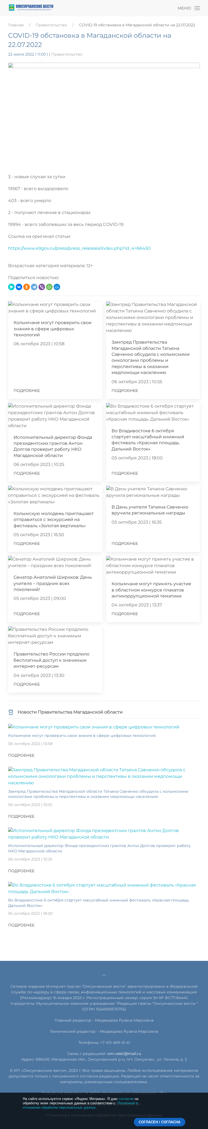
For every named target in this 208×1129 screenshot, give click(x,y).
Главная (16, 25)
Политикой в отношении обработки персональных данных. (80, 1105)
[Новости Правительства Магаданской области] (11, 712)
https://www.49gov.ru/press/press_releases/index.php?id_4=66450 (79, 248)
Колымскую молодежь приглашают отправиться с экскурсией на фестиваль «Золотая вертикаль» (54, 519)
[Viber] (41, 287)
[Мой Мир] (57, 287)
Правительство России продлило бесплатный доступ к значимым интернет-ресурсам (51, 660)
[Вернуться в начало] (31, 8)
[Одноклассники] (26, 287)
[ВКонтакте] (19, 287)
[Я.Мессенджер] (11, 287)
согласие (126, 1099)
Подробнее (27, 390)
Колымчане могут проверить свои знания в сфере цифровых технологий (53, 328)
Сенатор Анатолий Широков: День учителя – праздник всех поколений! (53, 583)
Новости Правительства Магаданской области (70, 712)
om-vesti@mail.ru (124, 1053)
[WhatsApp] (49, 287)
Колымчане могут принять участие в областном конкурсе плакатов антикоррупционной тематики (151, 590)
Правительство (51, 25)
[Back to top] (104, 975)
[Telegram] (34, 287)
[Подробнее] (93, 727)
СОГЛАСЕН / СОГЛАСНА (159, 1122)
